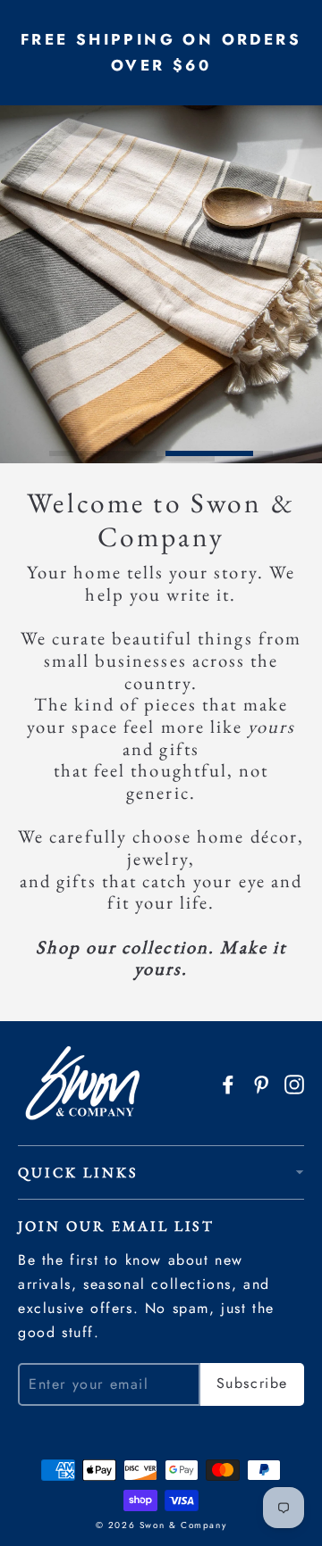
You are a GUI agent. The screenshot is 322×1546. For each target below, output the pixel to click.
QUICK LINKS (78, 1172)
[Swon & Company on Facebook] (228, 1082)
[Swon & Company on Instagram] (294, 1082)
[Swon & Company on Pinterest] (261, 1082)
